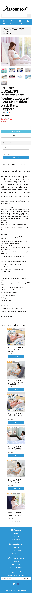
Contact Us (16, 547)
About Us (16, 561)
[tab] (6, 164)
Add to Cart (16, 357)
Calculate (16, 158)
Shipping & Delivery (16, 550)
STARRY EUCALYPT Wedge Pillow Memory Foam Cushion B (15, 382)
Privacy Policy (16, 564)
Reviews (15, 164)
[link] (18, 584)
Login (16, 533)
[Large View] (4, 70)
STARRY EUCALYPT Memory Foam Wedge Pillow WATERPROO (15, 514)
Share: (4, 112)
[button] (16, 136)
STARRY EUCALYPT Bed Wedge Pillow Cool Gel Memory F (16, 349)
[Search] (29, 16)
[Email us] (14, 584)
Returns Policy (16, 553)
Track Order (16, 536)
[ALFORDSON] (16, 6)
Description (6, 164)
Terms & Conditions (16, 567)
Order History (16, 539)
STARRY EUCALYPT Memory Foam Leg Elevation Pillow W (14, 448)
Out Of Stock (16, 521)
